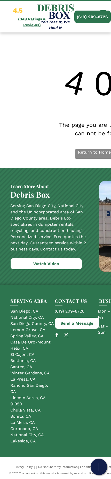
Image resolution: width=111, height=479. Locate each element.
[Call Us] (99, 469)
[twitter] (66, 336)
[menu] (103, 10)
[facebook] (56, 336)
